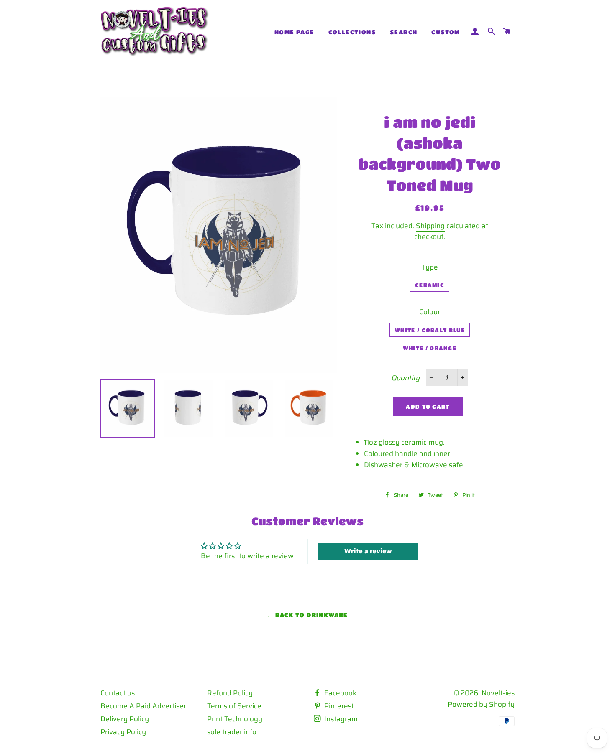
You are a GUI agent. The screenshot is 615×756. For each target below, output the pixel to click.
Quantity (406, 377)
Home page (294, 31)
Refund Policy (230, 692)
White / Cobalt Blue (430, 330)
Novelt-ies (498, 692)
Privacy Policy (123, 731)
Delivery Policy (124, 718)
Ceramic (429, 285)
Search (403, 31)
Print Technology (234, 718)
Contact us (117, 692)
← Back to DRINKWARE (307, 614)
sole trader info (231, 731)
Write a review (368, 551)
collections (352, 31)
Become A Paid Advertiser (143, 705)
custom (445, 31)
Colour (429, 311)
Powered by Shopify (481, 704)
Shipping (430, 225)
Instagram (340, 718)
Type (429, 267)
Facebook (339, 692)
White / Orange (429, 348)
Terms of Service (234, 705)
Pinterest (338, 705)
